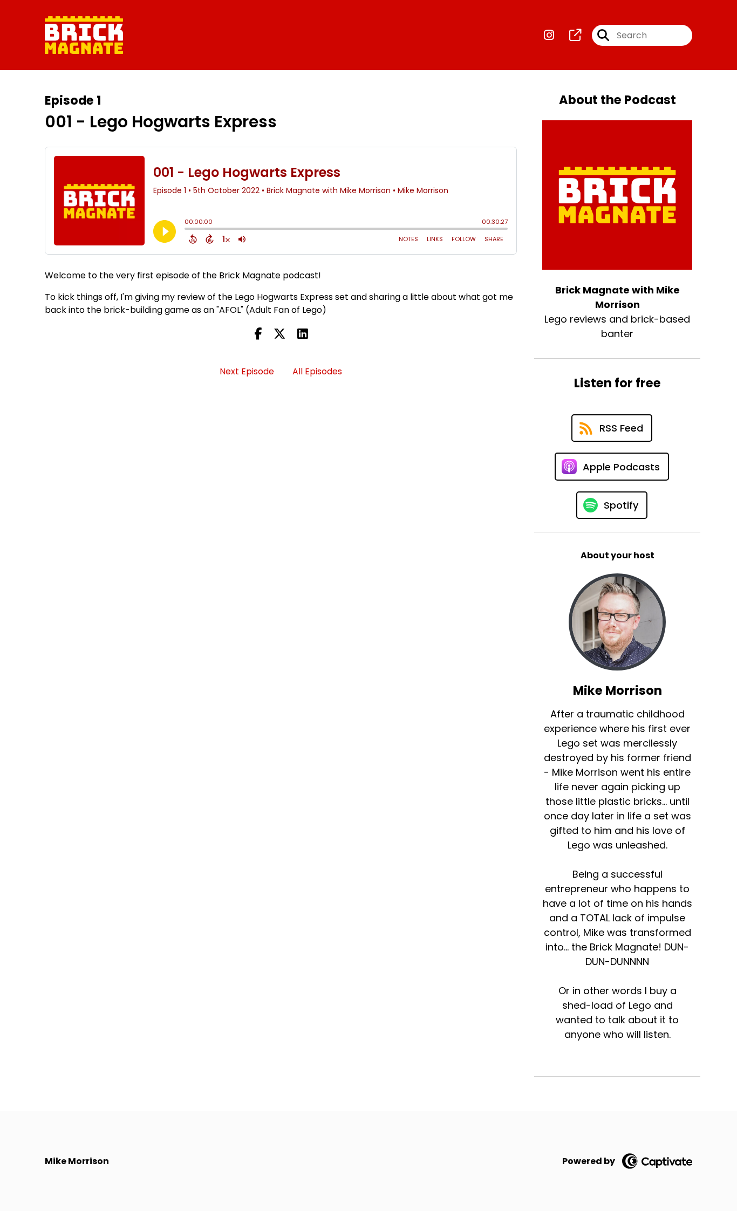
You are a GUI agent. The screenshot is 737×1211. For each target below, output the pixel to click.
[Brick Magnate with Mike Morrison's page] (568, 35)
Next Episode (247, 371)
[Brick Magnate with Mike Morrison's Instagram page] (549, 35)
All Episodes (317, 371)
